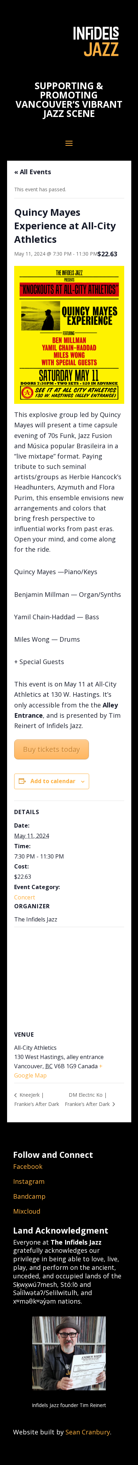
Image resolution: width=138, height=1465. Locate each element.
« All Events (32, 171)
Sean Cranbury (87, 1432)
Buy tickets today (51, 749)
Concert (24, 897)
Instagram (29, 1181)
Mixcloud (26, 1211)
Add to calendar (52, 781)
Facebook (27, 1166)
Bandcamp (29, 1196)
